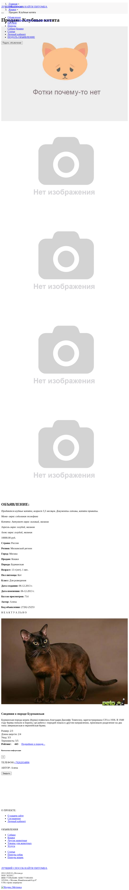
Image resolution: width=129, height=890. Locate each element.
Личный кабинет (17, 34)
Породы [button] (12, 25)
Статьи (11, 31)
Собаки (12, 20)
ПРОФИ (12, 23)
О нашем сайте (16, 815)
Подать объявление (12, 43)
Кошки (20, 20)
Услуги (48, 20)
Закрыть (6, 773)
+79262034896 (21, 762)
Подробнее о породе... (33, 744)
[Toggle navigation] (2, 12)
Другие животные (34, 20)
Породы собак (15, 854)
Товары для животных (20, 843)
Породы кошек (15, 857)
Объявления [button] (14, 17)
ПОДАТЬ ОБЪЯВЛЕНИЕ (21, 37)
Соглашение (14, 818)
